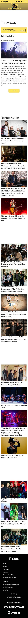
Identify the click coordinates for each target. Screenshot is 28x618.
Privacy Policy (6, 569)
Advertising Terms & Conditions (9, 577)
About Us (5, 566)
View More (14, 91)
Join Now (22, 30)
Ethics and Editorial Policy (8, 574)
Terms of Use (5, 572)
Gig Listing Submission (8, 587)
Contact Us (5, 590)
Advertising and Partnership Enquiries (11, 584)
